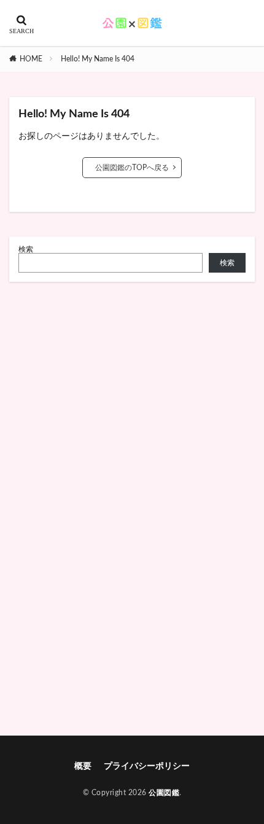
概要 (82, 766)
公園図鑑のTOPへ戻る (132, 167)
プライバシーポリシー (147, 766)
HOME (31, 59)
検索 (25, 249)
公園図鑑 (164, 792)
